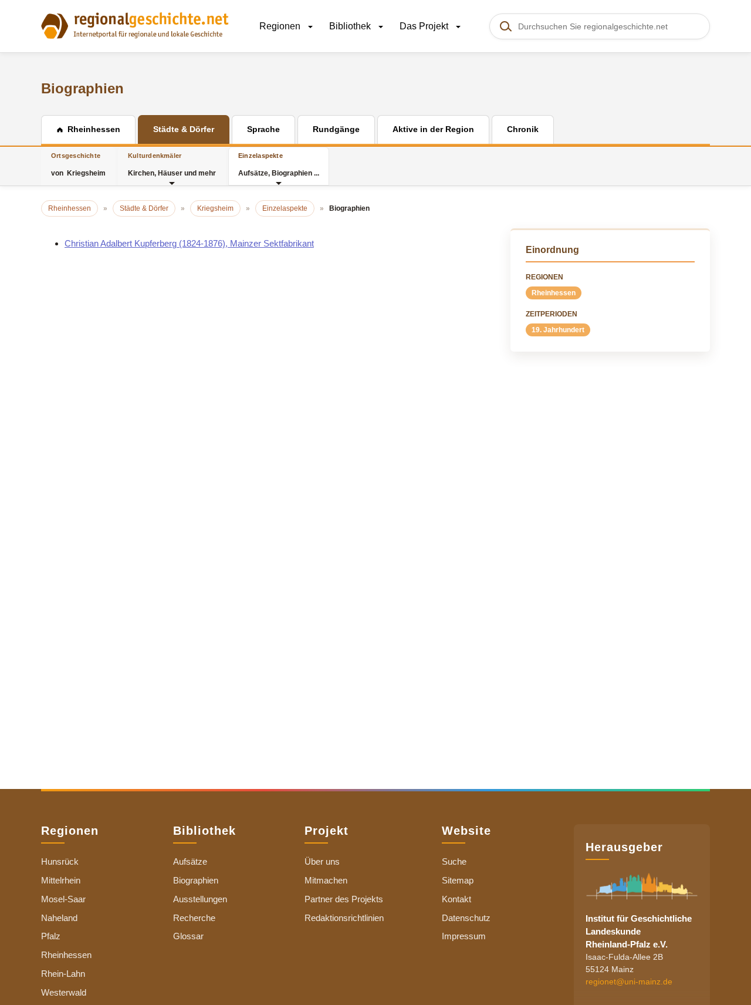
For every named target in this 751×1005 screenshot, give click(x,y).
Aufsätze (190, 861)
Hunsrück (60, 861)
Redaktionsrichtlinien (344, 918)
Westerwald (63, 992)
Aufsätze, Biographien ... (278, 164)
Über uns (322, 861)
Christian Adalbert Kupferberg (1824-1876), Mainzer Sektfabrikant (189, 243)
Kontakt (456, 899)
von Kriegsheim (78, 164)
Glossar (188, 936)
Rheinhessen (554, 293)
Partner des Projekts (344, 899)
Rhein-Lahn (63, 974)
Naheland (59, 918)
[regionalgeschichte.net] (135, 25)
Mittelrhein (60, 880)
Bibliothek (351, 26)
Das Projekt (425, 26)
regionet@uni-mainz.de (629, 981)
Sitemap (457, 880)
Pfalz (50, 936)
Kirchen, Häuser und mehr (172, 164)
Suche (454, 861)
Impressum (464, 936)
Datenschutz (466, 918)
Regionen (281, 26)
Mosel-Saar (63, 899)
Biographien (195, 880)
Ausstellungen (200, 899)
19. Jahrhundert (558, 330)
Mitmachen (326, 880)
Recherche (194, 918)
